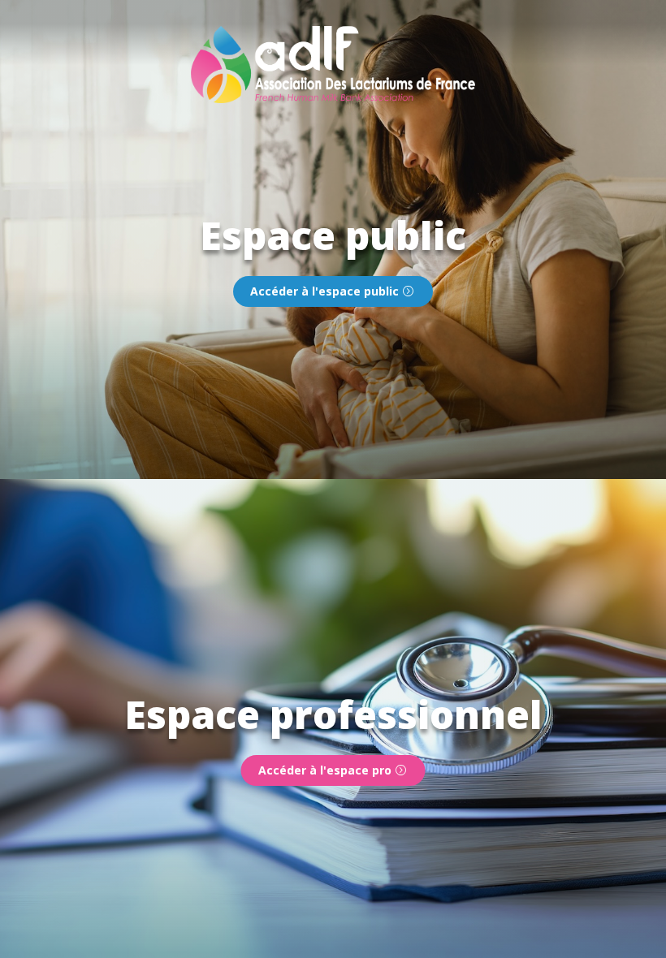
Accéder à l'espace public (324, 291)
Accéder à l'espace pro (324, 770)
